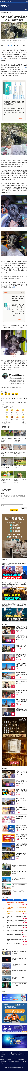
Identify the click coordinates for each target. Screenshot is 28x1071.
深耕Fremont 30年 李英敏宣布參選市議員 (21, 809)
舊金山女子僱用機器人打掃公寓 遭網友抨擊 (21, 701)
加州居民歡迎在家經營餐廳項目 (21, 691)
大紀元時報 (3, 1061)
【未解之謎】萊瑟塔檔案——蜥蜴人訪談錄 (21, 791)
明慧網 (24, 1061)
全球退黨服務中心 (17, 1061)
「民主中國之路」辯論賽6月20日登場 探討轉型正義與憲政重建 (21, 836)
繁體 (27, 1)
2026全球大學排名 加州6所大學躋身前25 (21, 800)
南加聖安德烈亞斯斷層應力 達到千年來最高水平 (21, 845)
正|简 (24, 45)
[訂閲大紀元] (14, 1000)
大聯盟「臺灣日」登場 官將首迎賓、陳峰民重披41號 (21, 637)
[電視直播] (14, 1047)
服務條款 (14, 1053)
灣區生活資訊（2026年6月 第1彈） (21, 817)
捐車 (20, 1054)
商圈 (13, 1054)
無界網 (7, 1063)
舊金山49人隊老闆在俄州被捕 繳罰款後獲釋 (21, 656)
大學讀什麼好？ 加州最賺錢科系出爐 (21, 646)
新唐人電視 (15, 1059)
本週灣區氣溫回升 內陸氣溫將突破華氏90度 (21, 674)
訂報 (24, 1054)
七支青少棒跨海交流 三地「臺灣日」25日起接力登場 (21, 628)
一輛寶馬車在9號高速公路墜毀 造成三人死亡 (21, 855)
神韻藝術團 (21, 1059)
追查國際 (9, 1059)
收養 (14, 287)
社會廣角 (6, 12)
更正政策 (9, 1053)
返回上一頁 (14, 510)
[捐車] (14, 1022)
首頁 (2, 12)
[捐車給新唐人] (14, 557)
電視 (2, 1056)
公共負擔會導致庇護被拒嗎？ (19, 891)
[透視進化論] (14, 766)
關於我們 (3, 1053)
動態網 (2, 1063)
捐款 (17, 1054)
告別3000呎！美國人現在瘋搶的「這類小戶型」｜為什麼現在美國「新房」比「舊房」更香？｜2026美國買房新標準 (21, 827)
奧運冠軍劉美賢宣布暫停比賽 (21, 682)
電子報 (8, 1054)
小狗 (24, 67)
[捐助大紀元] (14, 1031)
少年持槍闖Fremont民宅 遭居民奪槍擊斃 (21, 665)
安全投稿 (3, 1054)
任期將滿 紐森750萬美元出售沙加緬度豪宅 (21, 710)
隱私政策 (20, 1053)
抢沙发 (24, 423)
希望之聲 (10, 1061)
